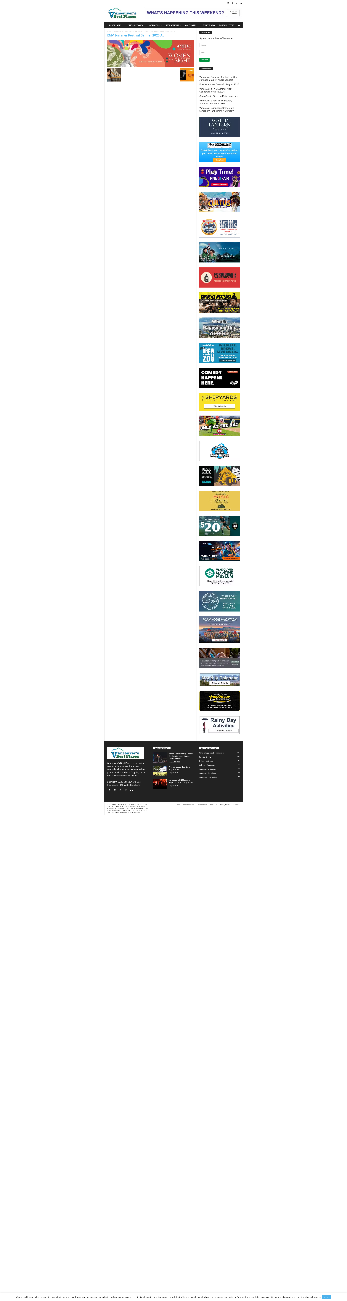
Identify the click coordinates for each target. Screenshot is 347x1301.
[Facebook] (224, 3)
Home (109, 31)
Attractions (172, 25)
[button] (239, 25)
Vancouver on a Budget (208, 777)
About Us (213, 805)
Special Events (205, 757)
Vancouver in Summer (207, 769)
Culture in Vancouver (207, 765)
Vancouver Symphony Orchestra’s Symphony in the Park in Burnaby (216, 109)
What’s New (209, 25)
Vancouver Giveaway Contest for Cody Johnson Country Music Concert (219, 78)
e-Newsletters (226, 25)
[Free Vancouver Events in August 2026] (160, 771)
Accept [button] (327, 1297)
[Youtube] (240, 3)
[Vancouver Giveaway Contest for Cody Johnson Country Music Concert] (160, 757)
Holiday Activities (206, 761)
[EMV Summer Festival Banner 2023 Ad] (150, 53)
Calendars (190, 25)
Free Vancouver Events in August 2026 (219, 84)
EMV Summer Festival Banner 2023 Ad (136, 35)
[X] (236, 3)
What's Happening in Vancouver (211, 753)
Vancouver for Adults (207, 773)
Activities (154, 25)
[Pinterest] (232, 3)
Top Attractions (188, 805)
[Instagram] (228, 3)
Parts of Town (135, 25)
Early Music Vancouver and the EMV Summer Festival (131, 31)
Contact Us (236, 805)
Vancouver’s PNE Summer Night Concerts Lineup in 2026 (215, 90)
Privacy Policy (224, 805)
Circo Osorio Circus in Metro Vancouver (219, 96)
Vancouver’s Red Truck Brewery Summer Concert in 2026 (215, 102)
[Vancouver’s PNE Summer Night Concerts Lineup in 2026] (160, 784)
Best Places (115, 25)
